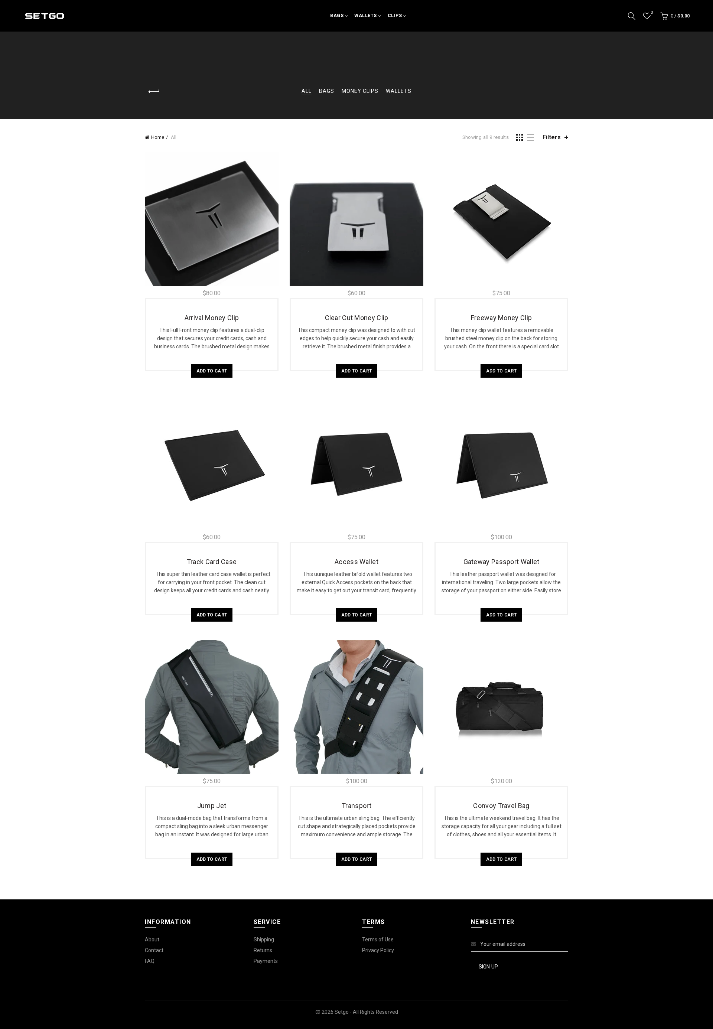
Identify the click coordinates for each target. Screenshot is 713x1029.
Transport (356, 806)
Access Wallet (356, 562)
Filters (552, 137)
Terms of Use (378, 939)
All (307, 91)
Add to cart (211, 371)
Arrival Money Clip (212, 318)
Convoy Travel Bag (501, 806)
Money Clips (360, 91)
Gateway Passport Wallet (501, 562)
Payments (266, 961)
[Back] (154, 91)
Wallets (365, 15)
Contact (154, 950)
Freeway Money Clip (501, 318)
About (152, 939)
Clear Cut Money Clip (356, 318)
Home (157, 137)
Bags (337, 15)
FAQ (149, 961)
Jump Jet (211, 806)
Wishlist (651, 12)
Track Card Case (212, 562)
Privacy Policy (378, 950)
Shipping (264, 939)
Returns (263, 950)
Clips (395, 15)
